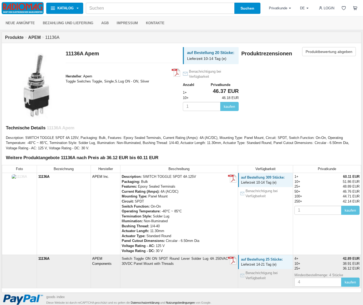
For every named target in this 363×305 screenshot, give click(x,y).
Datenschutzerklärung (145, 302)
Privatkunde (278, 8)
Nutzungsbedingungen (180, 302)
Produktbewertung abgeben (329, 52)
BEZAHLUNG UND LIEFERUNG (68, 23)
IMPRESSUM (127, 23)
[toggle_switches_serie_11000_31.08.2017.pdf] (176, 72)
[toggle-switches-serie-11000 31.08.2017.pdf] (232, 178)
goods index (55, 297)
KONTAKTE (155, 23)
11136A (43, 177)
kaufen (229, 106)
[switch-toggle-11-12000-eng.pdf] (232, 260)
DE (302, 8)
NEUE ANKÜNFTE (20, 23)
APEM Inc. (100, 177)
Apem (87, 76)
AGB (105, 23)
